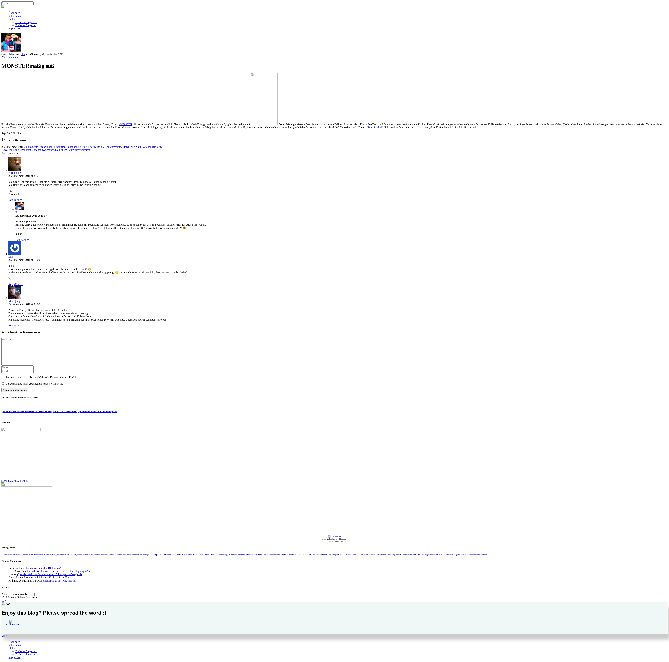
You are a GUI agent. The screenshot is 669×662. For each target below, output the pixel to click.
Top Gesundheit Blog (334, 541)
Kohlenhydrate (113, 146)
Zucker (147, 146)
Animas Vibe (170, 554)
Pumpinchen (15, 172)
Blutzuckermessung (218, 554)
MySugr (319, 554)
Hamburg (423, 554)
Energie (82, 146)
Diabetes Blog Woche (453, 554)
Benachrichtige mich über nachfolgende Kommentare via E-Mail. (41, 377)
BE (410, 554)
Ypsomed (159, 554)
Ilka (23, 54)
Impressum (14, 28)
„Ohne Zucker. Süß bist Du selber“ (19, 411)
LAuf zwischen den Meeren (299, 554)
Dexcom (129, 554)
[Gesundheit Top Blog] (334, 536)
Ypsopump (256, 554)
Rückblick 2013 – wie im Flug (53, 577)
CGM (22, 554)
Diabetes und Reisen (477, 554)
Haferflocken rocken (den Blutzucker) (40, 568)
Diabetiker (71, 146)
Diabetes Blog (329, 554)
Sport (178, 554)
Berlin (398, 554)
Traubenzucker (235, 554)
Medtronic (347, 554)
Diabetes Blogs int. (25, 25)
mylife (339, 554)
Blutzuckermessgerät (97, 554)
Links (11, 19)
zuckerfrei (157, 146)
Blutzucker (15, 554)
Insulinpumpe (31, 554)
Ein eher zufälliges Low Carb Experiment (56, 411)
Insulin (64, 554)
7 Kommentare (9, 57)
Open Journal (369, 554)
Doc (313, 554)
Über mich (14, 12)
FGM (441, 554)
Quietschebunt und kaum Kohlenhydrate (97, 411)
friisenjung (14, 301)
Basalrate (111, 554)
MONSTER (125, 124)
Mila (10, 256)
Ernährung (60, 146)
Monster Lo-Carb (132, 146)
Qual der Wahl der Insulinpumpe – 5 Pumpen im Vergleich (49, 574)
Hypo (84, 554)
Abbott (415, 554)
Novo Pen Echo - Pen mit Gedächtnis (22, 149)
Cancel (19, 199)
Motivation (433, 554)
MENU (5, 635)
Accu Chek (357, 554)
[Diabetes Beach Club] (14, 481)
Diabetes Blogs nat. (26, 22)
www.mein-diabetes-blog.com (334, 539)
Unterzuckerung (140, 554)
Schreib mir (14, 15)
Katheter (405, 554)
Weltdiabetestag (387, 554)
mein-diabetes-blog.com (49, 554)
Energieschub (374, 127)
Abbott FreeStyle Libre (198, 554)
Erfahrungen (45, 146)
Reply (11, 199)
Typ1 (377, 554)
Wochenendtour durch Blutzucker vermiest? (67, 149)
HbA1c (184, 554)
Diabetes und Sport (277, 554)
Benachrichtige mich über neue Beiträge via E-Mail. (34, 383)
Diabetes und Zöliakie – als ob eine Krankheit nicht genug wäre (55, 571)
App (466, 554)
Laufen (264, 554)
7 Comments (31, 146)
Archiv (5, 594)
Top (3, 600)
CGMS (151, 554)
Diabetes (5, 554)
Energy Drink (95, 146)
